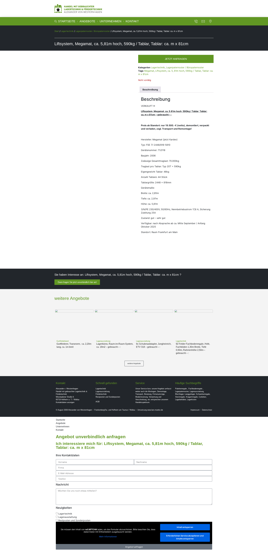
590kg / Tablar (193, 70)
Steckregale (180, 397)
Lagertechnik (67, 31)
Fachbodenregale (195, 389)
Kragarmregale (192, 397)
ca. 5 (170, 70)
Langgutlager (190, 394)
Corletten (202, 397)
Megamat (149, 70)
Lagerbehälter (180, 399)
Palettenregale (181, 389)
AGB (98, 402)
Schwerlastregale (203, 394)
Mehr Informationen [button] (108, 536)
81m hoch (179, 70)
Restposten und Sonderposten (108, 397)
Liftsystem (160, 70)
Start (56, 31)
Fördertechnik (101, 394)
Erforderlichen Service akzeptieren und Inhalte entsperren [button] (185, 537)
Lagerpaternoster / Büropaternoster (92, 31)
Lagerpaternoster (182, 391)
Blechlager (179, 394)
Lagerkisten (191, 399)
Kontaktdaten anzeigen (65, 402)
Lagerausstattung (103, 391)
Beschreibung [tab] (150, 89)
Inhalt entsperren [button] (185, 527)
